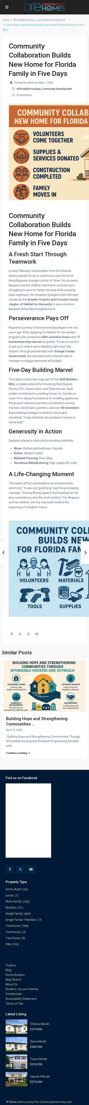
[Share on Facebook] (12, 634)
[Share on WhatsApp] (28, 634)
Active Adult (14, 889)
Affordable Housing (24, 20)
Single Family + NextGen (21, 919)
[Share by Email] (37, 634)
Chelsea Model (39, 1024)
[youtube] (31, 869)
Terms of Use (14, 1003)
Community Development (50, 20)
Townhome (13, 925)
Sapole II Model (40, 1076)
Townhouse (13, 932)
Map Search (13, 979)
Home (5, 20)
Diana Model (38, 1041)
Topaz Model (38, 1059)
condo (10, 895)
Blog (8, 970)
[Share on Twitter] (20, 634)
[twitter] (20, 869)
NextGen (11, 907)
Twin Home (13, 938)
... (13, 746)
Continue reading (16, 753)
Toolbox (11, 965)
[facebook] (10, 869)
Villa (8, 944)
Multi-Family (14, 901)
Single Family (14, 913)
